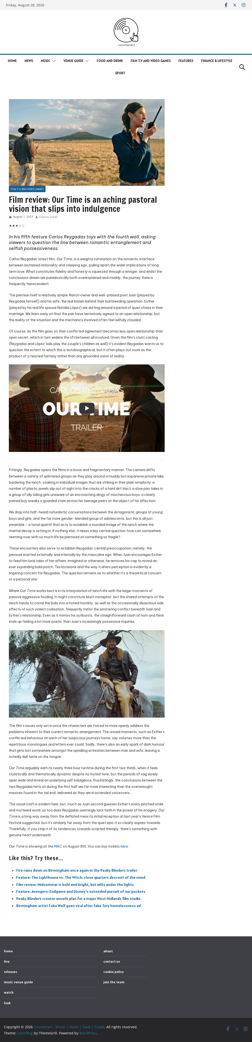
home (12, 60)
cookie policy (113, 972)
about (108, 951)
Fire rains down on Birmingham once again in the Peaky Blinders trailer (77, 870)
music (45, 60)
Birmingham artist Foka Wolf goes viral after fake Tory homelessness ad (78, 905)
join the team (114, 982)
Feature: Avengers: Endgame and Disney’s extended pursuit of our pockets (80, 891)
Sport (120, 73)
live (7, 961)
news (29, 60)
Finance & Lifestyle (216, 60)
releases (10, 972)
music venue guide (18, 982)
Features (185, 60)
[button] (53, 61)
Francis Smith (48, 217)
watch (9, 992)
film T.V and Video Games (151, 60)
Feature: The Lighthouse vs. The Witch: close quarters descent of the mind (80, 877)
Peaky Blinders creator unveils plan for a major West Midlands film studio (78, 898)
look (7, 1003)
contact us (111, 961)
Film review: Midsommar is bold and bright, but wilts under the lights (75, 884)
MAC (58, 846)
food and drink (110, 60)
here (124, 846)
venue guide (73, 60)
